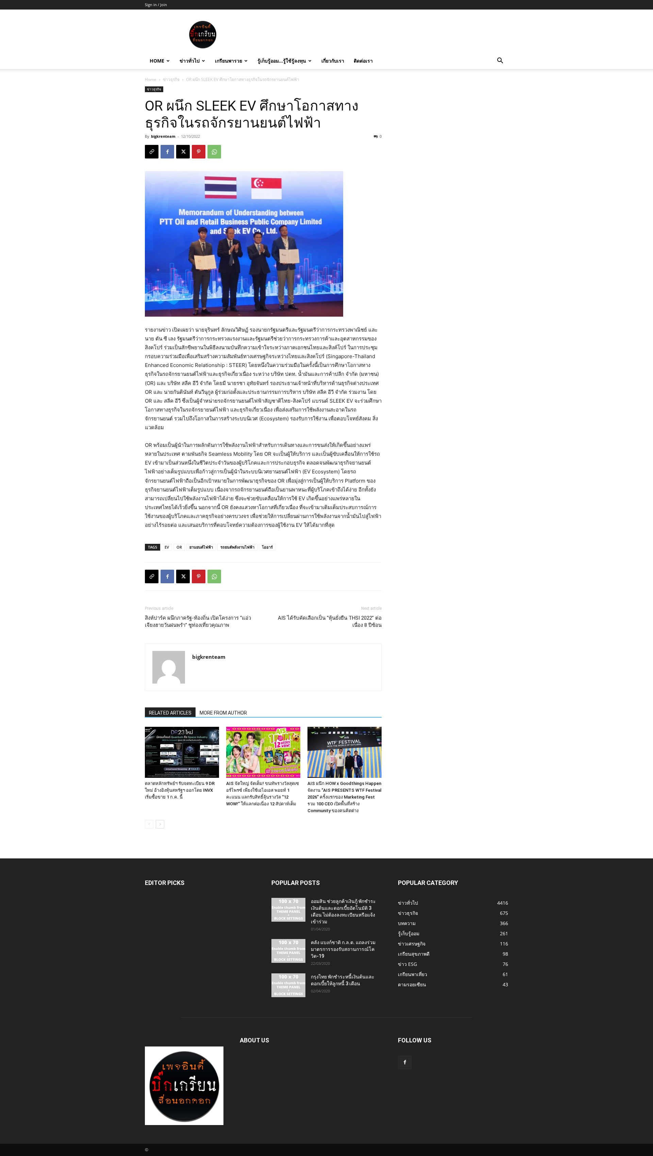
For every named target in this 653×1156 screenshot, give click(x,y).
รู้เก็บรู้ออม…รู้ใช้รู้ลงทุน (281, 60)
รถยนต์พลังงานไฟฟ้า (237, 547)
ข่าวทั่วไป (190, 60)
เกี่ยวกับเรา (332, 60)
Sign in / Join (156, 4)
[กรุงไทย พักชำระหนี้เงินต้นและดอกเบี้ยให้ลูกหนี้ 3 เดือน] (288, 985)
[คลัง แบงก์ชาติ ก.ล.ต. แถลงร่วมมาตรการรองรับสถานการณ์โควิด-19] (288, 951)
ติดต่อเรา (363, 60)
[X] (183, 151)
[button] (500, 61)
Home (157, 60)
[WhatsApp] (214, 151)
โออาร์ (267, 547)
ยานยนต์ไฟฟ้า (201, 547)
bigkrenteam (163, 136)
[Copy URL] (151, 151)
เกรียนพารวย (228, 60)
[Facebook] (167, 151)
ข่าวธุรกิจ (171, 79)
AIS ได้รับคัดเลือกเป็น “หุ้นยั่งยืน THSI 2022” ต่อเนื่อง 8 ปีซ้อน (330, 621)
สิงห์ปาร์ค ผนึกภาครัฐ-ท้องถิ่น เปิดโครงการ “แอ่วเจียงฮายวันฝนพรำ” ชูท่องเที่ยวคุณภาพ (198, 621)
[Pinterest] (198, 151)
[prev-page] (149, 824)
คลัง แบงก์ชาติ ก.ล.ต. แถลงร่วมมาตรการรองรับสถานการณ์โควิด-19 (343, 949)
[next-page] (160, 824)
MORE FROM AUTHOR (223, 713)
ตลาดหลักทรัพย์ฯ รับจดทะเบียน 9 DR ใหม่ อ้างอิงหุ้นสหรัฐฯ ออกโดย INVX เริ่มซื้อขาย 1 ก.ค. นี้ (180, 790)
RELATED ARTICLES (170, 713)
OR (179, 547)
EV (167, 547)
